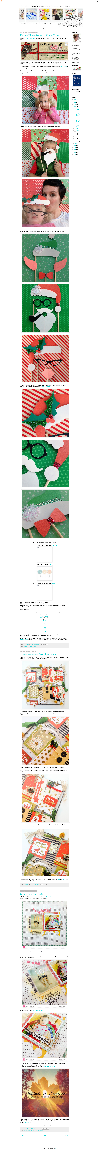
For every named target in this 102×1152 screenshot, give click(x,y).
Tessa (41, 617)
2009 (75, 154)
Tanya (44, 625)
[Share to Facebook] (46, 644)
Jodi (45, 624)
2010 (75, 152)
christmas (25, 646)
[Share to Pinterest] (47, 644)
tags (34, 886)
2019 (75, 99)
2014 (75, 145)
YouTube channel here (38, 1010)
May (76, 136)
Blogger (56, 1148)
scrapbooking (38, 1130)
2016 (75, 104)
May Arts (64, 879)
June (76, 134)
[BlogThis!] (43, 644)
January (76, 143)
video (42, 1130)
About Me (27, 28)
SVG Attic (29, 38)
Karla (45, 627)
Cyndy (44, 620)
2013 (75, 147)
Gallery (36, 28)
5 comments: (36, 884)
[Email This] (41, 644)
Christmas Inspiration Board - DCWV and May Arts (38, 654)
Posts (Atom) (28, 1137)
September (77, 130)
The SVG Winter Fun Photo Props (52, 230)
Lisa (45, 628)
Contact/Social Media (52, 28)
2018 (75, 101)
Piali (45, 621)
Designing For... (42, 28)
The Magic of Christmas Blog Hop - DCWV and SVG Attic (39, 35)
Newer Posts (23, 1135)
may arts (31, 886)
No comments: (37, 1128)
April (76, 138)
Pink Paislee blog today (51, 896)
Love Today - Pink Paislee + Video (31, 894)
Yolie (45, 630)
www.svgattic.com (24, 639)
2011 (75, 150)
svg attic (34, 646)
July (76, 133)
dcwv (28, 646)
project (31, 646)
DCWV (33, 38)
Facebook (27, 1122)
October (76, 128)
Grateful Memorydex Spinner (49, 1066)
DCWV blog (55, 607)
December (77, 107)
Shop (31, 28)
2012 (75, 149)
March (76, 140)
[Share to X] (44, 644)
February (77, 141)
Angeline (45, 623)
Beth (42, 619)
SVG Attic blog (64, 66)
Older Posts (66, 1135)
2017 (75, 102)
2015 (75, 106)
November (77, 109)
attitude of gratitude (27, 1130)
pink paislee (33, 1130)
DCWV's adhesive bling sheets (46, 386)
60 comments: (36, 644)
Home (21, 28)
